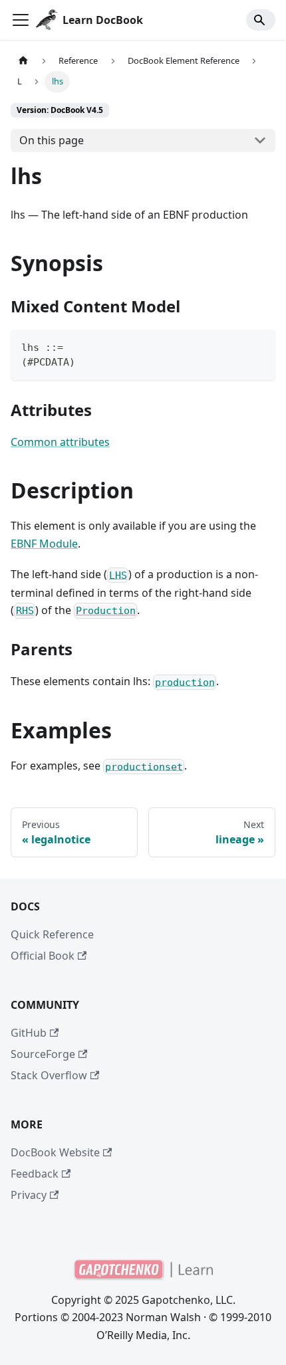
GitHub (29, 1032)
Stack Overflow (49, 1075)
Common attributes (60, 442)
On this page (51, 140)
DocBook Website (55, 1152)
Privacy (29, 1195)
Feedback (35, 1173)
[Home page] (23, 61)
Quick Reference (52, 934)
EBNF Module (44, 543)
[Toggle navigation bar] (21, 20)
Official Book (42, 955)
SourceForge (43, 1054)
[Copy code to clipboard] (259, 346)
